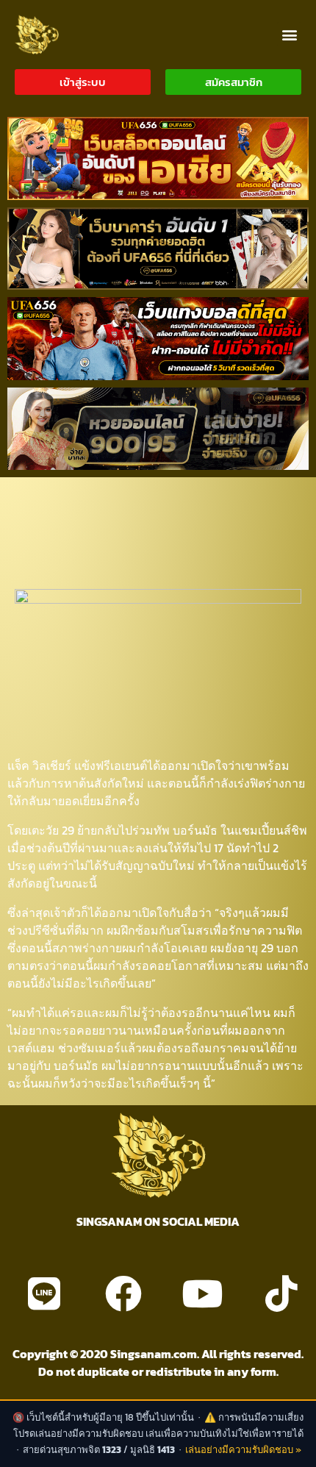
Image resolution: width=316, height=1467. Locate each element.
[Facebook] (123, 1293)
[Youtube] (202, 1293)
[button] (289, 34)
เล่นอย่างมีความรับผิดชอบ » (243, 1450)
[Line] (44, 1293)
